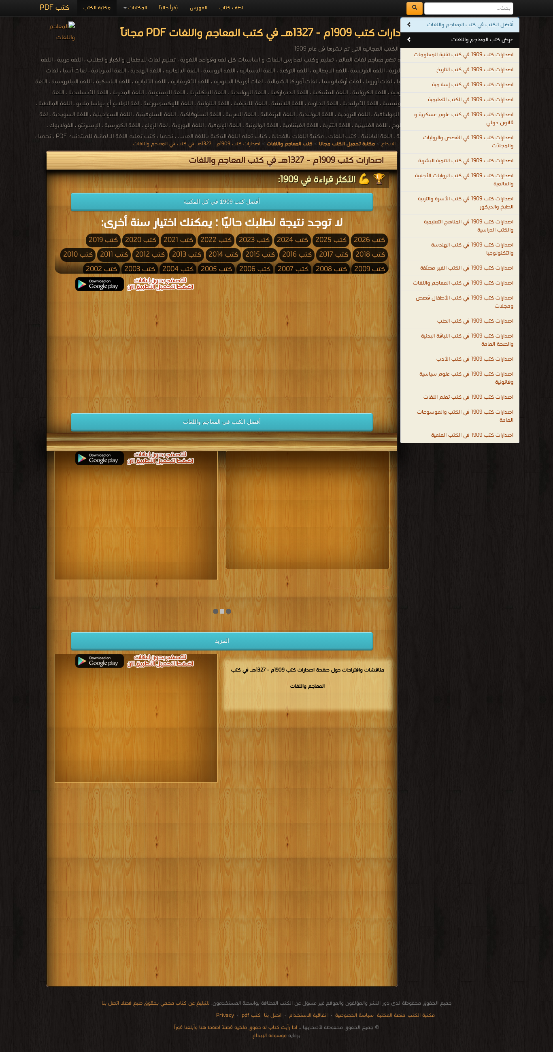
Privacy (225, 1015)
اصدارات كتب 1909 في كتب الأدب (474, 359)
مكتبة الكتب (97, 8)
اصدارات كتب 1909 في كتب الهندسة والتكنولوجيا (472, 249)
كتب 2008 (331, 269)
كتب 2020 (140, 240)
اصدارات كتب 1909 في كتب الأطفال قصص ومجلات (464, 302)
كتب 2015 (260, 255)
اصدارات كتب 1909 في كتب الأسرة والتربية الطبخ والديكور (465, 203)
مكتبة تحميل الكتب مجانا (361, 587)
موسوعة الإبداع (270, 1035)
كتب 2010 (78, 255)
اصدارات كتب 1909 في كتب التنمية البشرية (465, 161)
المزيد (222, 641)
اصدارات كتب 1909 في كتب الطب (475, 321)
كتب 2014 (223, 255)
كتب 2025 (331, 240)
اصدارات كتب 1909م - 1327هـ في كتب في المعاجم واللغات (196, 144)
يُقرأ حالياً (168, 8)
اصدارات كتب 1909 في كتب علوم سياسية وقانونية (466, 378)
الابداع (388, 144)
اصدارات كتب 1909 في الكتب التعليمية (470, 100)
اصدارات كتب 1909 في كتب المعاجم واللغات (463, 283)
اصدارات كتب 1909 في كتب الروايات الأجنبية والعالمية (464, 180)
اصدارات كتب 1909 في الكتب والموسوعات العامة (465, 416)
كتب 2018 (370, 255)
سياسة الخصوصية (354, 1015)
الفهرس (198, 8)
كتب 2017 (333, 255)
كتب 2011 (114, 255)
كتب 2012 (150, 255)
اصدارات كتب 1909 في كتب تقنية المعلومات (463, 55)
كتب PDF (54, 8)
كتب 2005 (216, 269)
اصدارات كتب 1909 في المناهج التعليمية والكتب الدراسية (468, 226)
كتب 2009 (369, 269)
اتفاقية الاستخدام (307, 1015)
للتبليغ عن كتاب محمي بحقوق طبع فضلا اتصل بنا (156, 1003)
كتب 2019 (103, 240)
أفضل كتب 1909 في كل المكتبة (222, 201)
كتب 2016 (297, 255)
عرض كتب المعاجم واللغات (482, 40)
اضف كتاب (231, 8)
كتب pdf (251, 1015)
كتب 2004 (178, 269)
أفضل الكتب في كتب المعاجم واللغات (470, 25)
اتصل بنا (271, 1015)
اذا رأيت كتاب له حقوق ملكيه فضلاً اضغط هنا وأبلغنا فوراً (235, 1027)
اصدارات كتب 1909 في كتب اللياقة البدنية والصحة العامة (467, 340)
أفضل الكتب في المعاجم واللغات (222, 422)
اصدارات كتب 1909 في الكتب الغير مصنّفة (466, 268)
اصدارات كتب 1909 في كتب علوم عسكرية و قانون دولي (463, 119)
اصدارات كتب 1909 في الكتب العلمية (472, 435)
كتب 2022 (216, 240)
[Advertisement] (136, 347)
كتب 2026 (369, 240)
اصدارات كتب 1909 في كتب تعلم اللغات (468, 397)
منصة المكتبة (391, 1015)
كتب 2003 (139, 269)
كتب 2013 (186, 255)
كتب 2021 (178, 240)
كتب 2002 (101, 269)
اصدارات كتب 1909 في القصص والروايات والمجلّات (468, 142)
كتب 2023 (254, 240)
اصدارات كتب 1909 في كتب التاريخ (474, 70)
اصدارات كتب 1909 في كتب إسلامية (472, 85)
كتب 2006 (254, 269)
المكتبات (137, 8)
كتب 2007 (293, 269)
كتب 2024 (292, 240)
